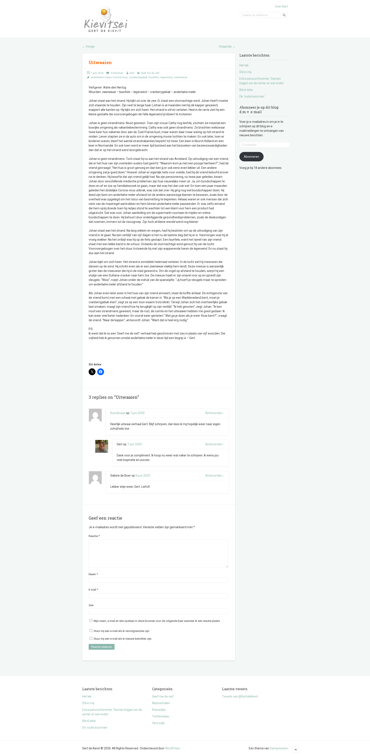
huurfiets (153, 77)
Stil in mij (245, 72)
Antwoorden (214, 413)
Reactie (94, 536)
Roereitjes (159, 709)
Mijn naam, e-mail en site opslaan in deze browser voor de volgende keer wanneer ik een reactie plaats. (157, 620)
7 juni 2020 (97, 73)
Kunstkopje (117, 413)
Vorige (88, 46)
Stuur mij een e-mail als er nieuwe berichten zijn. (123, 638)
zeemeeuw (180, 77)
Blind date (246, 90)
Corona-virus (120, 77)
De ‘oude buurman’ (252, 96)
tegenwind (166, 77)
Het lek (244, 65)
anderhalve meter (101, 77)
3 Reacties (116, 73)
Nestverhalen (161, 703)
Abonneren (251, 156)
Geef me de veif (150, 73)
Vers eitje (158, 723)
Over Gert (281, 6)
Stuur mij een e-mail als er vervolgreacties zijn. (122, 631)
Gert (132, 73)
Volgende (227, 46)
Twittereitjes (160, 716)
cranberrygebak (138, 77)
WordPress (172, 748)
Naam (93, 574)
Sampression (279, 748)
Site (91, 605)
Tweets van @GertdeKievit (240, 696)
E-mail (93, 589)
